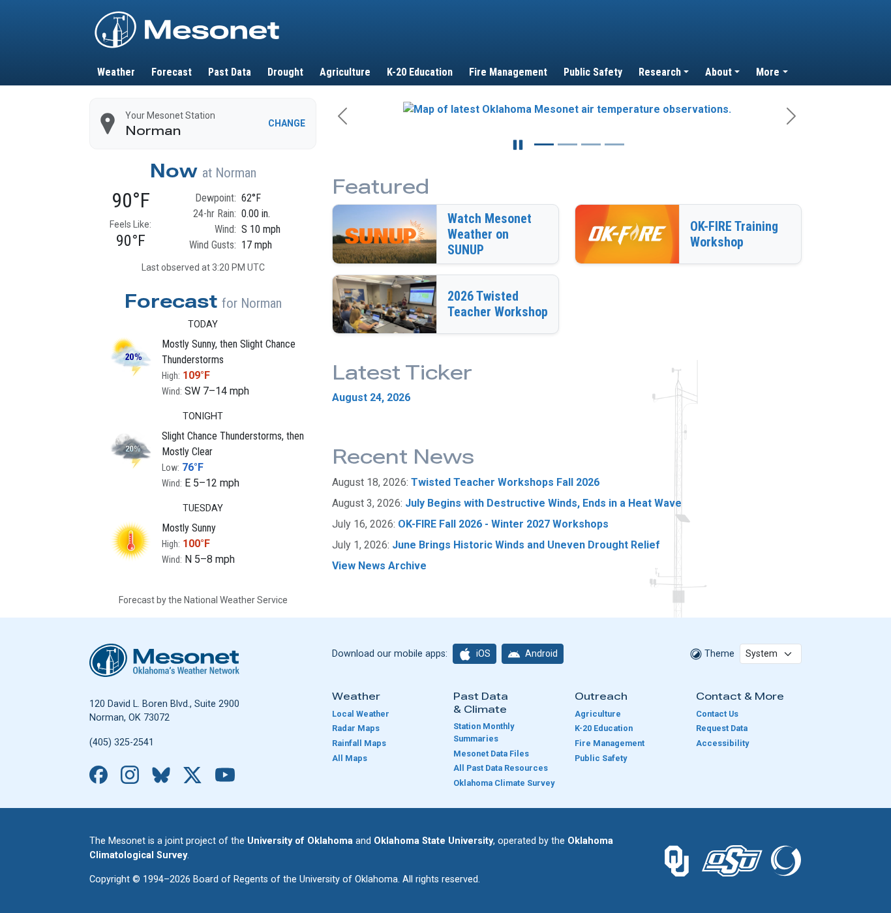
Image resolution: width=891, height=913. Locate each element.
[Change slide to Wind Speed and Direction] (591, 144)
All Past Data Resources (500, 768)
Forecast (171, 72)
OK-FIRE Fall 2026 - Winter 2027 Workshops (503, 524)
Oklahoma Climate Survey (503, 783)
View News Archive (379, 566)
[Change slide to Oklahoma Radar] (614, 144)
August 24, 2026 (371, 397)
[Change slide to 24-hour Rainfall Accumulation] (567, 144)
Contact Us (717, 714)
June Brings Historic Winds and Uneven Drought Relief (526, 545)
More (767, 72)
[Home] (187, 15)
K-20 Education (420, 72)
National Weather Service (236, 600)
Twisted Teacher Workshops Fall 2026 (505, 482)
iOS (482, 653)
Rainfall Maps (359, 743)
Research (660, 72)
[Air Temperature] (567, 111)
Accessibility (722, 743)
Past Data (229, 72)
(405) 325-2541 (121, 742)
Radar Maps (356, 728)
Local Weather (360, 714)
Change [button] (286, 123)
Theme (718, 653)
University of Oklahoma (300, 840)
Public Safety (593, 72)
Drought (285, 72)
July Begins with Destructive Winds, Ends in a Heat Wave (543, 503)
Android (540, 653)
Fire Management (508, 72)
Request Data (722, 728)
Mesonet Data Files (491, 753)
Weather (116, 72)
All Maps (349, 758)
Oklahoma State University (433, 840)
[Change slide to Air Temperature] (544, 144)
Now (174, 171)
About (718, 72)
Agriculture (345, 72)
